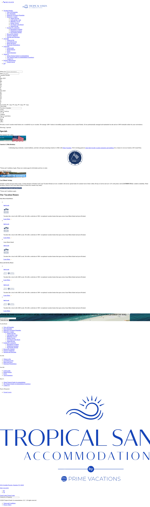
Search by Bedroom (12, 35)
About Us (6, 54)
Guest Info (6, 46)
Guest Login (10, 48)
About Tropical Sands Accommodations (18, 56)
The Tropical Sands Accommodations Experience (20, 57)
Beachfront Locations (16, 29)
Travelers (2, 108)
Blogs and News (11, 43)
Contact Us (10, 59)
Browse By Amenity (12, 34)
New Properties (11, 13)
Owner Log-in (11, 62)
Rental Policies (11, 49)
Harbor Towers (14, 23)
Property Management (9, 60)
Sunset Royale (14, 26)
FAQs (8, 51)
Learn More (6, 219)
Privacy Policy (7, 505)
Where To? (3, 71)
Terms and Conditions (9, 503)
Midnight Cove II (15, 21)
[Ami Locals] (76, 202)
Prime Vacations (67, 148)
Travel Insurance (11, 52)
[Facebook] (3, 491)
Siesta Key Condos (12, 17)
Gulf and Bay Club (15, 20)
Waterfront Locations (16, 31)
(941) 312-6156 (9, 2)
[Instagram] (4, 492)
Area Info (6, 38)
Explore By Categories (13, 27)
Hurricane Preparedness (13, 45)
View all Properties (8, 327)
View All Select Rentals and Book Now (11, 188)
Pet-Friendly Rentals (16, 32)
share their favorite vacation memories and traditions (99, 148)
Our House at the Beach (17, 24)
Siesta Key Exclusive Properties (15, 15)
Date (1, 73)
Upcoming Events (12, 42)
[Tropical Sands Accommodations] (23, 7)
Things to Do (10, 40)
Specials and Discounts (13, 37)
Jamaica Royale (14, 18)
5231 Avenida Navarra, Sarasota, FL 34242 (12, 485)
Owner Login (11, 495)
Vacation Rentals (8, 10)
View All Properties (12, 12)
